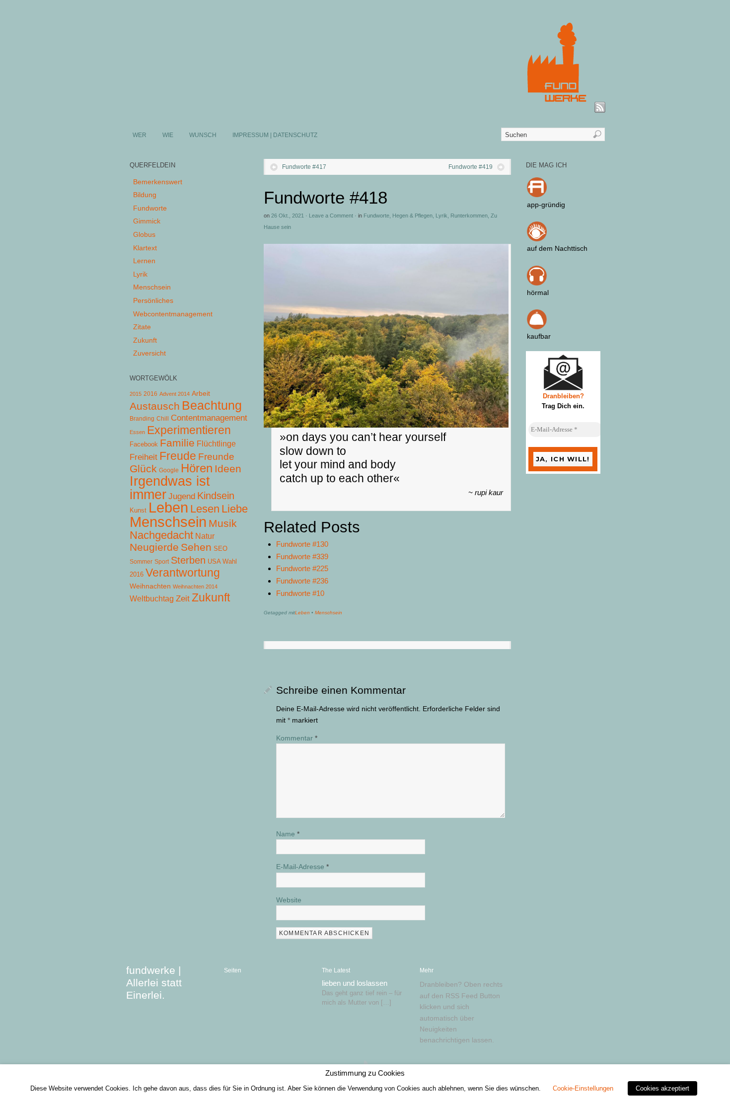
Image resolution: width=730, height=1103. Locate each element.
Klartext (145, 248)
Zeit (183, 598)
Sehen (196, 547)
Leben (302, 612)
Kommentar (296, 738)
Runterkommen (469, 216)
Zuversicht (149, 353)
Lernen (144, 261)
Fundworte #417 (304, 166)
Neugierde (154, 547)
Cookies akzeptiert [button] (662, 1088)
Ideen (228, 468)
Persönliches (153, 300)
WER (139, 135)
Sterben (188, 560)
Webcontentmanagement (173, 314)
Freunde (216, 456)
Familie (177, 442)
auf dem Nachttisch (557, 248)
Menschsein (328, 612)
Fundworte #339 (302, 556)
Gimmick (146, 221)
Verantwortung (183, 572)
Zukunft (145, 340)
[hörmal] (537, 283)
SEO (220, 548)
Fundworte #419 (470, 166)
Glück (143, 468)
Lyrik (441, 216)
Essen (137, 432)
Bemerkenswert (157, 182)
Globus (144, 234)
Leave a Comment (331, 216)
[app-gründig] (537, 195)
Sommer (141, 561)
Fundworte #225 (302, 568)
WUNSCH (203, 135)
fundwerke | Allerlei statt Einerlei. (154, 982)
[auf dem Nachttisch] (537, 239)
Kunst (138, 510)
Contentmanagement (209, 418)
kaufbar (539, 336)
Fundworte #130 (302, 544)
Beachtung (212, 405)
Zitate (142, 327)
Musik (223, 523)
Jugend (181, 496)
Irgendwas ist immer (170, 488)
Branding (142, 419)
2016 (150, 394)
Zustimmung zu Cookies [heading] (365, 1073)
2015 (136, 394)
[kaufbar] (537, 327)
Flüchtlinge (216, 444)
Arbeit (201, 393)
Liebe (234, 509)
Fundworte (376, 216)
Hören (197, 468)
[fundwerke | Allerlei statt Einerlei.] (365, 108)
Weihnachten (150, 586)
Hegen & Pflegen (412, 216)
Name (287, 834)
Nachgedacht (161, 535)
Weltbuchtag (152, 598)
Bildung (144, 195)
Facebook (144, 444)
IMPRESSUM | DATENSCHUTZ (274, 135)
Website (288, 900)
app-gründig (546, 205)
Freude (177, 455)
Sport (161, 561)
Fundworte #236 (302, 581)
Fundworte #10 (300, 593)
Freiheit (143, 457)
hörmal (538, 292)
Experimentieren (189, 430)
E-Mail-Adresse (302, 867)
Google (169, 470)
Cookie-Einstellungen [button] (583, 1088)
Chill (162, 418)
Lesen (204, 509)
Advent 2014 (174, 394)
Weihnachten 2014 (195, 586)
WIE (167, 135)
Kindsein (215, 495)
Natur (205, 536)
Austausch (155, 406)
